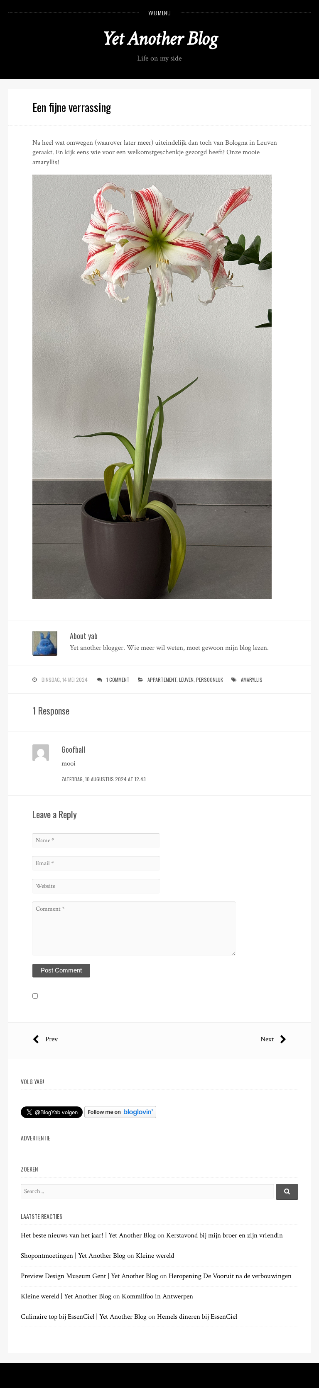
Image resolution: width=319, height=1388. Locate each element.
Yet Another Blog (160, 38)
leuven (186, 679)
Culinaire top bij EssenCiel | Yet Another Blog (84, 1316)
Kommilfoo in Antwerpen (157, 1296)
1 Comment (118, 679)
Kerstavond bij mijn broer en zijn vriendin (224, 1235)
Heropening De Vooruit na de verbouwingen (230, 1276)
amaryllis (252, 679)
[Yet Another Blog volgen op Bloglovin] (120, 1116)
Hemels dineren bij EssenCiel (197, 1316)
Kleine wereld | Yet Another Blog (66, 1296)
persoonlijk (209, 679)
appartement (162, 679)
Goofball (73, 749)
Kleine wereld (155, 1255)
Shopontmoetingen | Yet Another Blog (73, 1255)
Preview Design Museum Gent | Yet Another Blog (89, 1276)
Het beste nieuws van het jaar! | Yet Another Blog (88, 1235)
